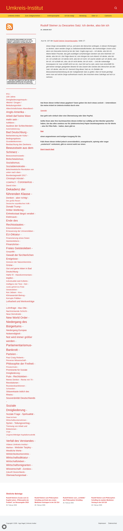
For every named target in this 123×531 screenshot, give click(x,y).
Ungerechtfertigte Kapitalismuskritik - (20, 436)
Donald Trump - (14, 206)
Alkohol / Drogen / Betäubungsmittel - (14, 103)
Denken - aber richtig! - (17, 198)
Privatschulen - (12, 367)
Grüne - (10, 265)
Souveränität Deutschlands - (20, 400)
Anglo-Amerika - (16, 111)
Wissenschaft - (14, 468)
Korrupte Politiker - (14, 298)
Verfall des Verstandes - (20, 440)
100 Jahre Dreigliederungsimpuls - (17, 98)
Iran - (26, 284)
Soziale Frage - (14, 414)
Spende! (43, 111)
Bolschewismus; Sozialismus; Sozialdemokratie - (16, 163)
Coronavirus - (26, 182)
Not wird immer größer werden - (19, 339)
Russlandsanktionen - (16, 386)
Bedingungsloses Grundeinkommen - (14, 140)
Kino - (20, 292)
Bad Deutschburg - (17, 132)
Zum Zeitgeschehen (32, 16)
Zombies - (28, 469)
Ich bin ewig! (69, 16)
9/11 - (8, 94)
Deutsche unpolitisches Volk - (18, 203)
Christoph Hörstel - (15, 178)
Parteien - (11, 354)
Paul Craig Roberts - (15, 357)
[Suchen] (116, 8)
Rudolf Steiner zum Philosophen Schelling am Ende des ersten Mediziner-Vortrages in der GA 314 (47, 500)
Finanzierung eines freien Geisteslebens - (18, 239)
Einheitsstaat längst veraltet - (21, 213)
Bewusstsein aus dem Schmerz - (19, 150)
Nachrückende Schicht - (17, 311)
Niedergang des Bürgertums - (16, 324)
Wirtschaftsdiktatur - (18, 457)
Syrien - (10, 423)
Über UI (95, 16)
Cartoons (108, 16)
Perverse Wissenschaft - (16, 360)
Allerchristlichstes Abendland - (20, 108)
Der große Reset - (13, 201)
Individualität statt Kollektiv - (17, 281)
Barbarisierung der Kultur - (17, 136)
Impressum (102, 523)
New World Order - (17, 317)
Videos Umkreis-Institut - (17, 444)
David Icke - (11, 185)
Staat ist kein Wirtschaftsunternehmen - (16, 418)
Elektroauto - (12, 217)
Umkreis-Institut (24, 8)
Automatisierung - (13, 129)
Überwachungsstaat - (17, 475)
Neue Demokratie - (14, 314)
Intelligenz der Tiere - (14, 284)
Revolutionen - (13, 383)
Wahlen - (10, 447)
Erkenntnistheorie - (14, 228)
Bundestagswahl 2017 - (17, 175)
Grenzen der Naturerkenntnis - (19, 262)
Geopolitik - (11, 252)
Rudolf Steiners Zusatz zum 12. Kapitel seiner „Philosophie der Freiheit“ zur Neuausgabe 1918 (17, 500)
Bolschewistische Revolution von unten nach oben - (20, 170)
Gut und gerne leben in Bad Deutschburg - (19, 270)
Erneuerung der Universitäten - (20, 231)
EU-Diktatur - (13, 234)
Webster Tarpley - (23, 447)
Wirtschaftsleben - (16, 461)
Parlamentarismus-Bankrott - (19, 347)
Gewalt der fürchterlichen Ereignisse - (20, 257)
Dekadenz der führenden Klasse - (19, 192)
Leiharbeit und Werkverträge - (20, 303)
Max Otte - (23, 308)
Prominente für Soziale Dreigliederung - (16, 371)
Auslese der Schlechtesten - (20, 126)
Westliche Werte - (14, 450)
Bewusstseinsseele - (15, 156)
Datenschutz (112, 523)
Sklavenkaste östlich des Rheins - (17, 393)
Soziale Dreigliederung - (16, 408)
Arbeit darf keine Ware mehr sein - (18, 118)
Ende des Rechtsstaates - (15, 222)
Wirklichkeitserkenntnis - (18, 454)
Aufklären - (10, 123)
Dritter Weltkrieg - (15, 210)
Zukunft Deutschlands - (16, 472)
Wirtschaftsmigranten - (19, 465)
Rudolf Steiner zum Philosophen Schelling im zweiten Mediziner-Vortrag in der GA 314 (103, 500)
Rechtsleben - (20, 376)
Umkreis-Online (14, 16)
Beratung (82, 16)
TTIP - (9, 432)
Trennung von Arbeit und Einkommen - (16, 427)
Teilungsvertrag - (22, 423)
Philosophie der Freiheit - (20, 363)
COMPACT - (11, 182)
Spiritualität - (28, 414)
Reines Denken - (13, 380)
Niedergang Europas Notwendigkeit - (16, 332)
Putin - (9, 376)
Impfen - (10, 278)
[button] (4, 527)
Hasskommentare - (24, 275)
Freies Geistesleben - (19, 248)
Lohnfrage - (12, 308)
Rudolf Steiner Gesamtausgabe (65, 41)
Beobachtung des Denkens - (19, 144)
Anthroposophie (53, 16)
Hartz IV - (10, 275)
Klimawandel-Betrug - (16, 295)
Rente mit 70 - (27, 380)
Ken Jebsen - (11, 292)
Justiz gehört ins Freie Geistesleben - (15, 288)
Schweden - (11, 389)
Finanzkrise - (13, 244)
